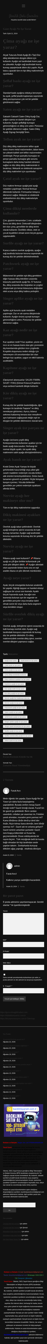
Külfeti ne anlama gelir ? (11, 1096)
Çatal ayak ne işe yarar (13, 665)
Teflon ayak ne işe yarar (13, 740)
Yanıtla (19, 855)
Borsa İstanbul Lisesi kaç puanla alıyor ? (17, 1065)
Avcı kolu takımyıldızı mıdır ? (13, 1058)
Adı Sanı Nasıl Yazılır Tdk (12, 1239)
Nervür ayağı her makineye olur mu (17, 698)
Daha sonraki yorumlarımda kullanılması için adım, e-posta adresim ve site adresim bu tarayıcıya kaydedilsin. (22, 979)
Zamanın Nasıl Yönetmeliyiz (16, 765)
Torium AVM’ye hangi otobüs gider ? (15, 1077)
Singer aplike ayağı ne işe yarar (16, 722)
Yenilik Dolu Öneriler (23, 16)
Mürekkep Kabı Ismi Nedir (12, 1232)
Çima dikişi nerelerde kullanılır (15, 675)
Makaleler (13, 654)
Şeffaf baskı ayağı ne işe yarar (15, 717)
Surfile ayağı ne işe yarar (13, 731)
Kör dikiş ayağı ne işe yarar (14, 693)
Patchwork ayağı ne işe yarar (15, 708)
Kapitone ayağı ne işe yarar (14, 684)
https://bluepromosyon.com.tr (13, 1018)
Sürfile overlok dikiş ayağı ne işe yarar (18, 736)
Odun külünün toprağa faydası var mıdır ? (17, 1083)
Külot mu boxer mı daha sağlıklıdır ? (15, 1046)
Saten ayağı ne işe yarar (13, 712)
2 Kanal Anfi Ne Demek (11, 1224)
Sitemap (31, 1018)
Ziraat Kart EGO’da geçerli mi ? (14, 1039)
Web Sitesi (7, 963)
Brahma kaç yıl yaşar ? (11, 1052)
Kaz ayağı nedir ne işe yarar (14, 689)
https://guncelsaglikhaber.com (13, 1012)
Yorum (5, 911)
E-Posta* (6, 951)
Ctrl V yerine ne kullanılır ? (12, 1090)
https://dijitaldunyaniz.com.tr (13, 1015)
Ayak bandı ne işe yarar (29, 661)
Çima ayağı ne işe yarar (13, 670)
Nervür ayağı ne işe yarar (13, 703)
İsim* (5, 940)
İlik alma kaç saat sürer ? (11, 1071)
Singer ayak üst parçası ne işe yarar (17, 726)
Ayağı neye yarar (11, 661)
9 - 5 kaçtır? (7, 986)
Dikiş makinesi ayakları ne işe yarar (17, 679)
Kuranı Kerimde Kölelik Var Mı (17, 757)
